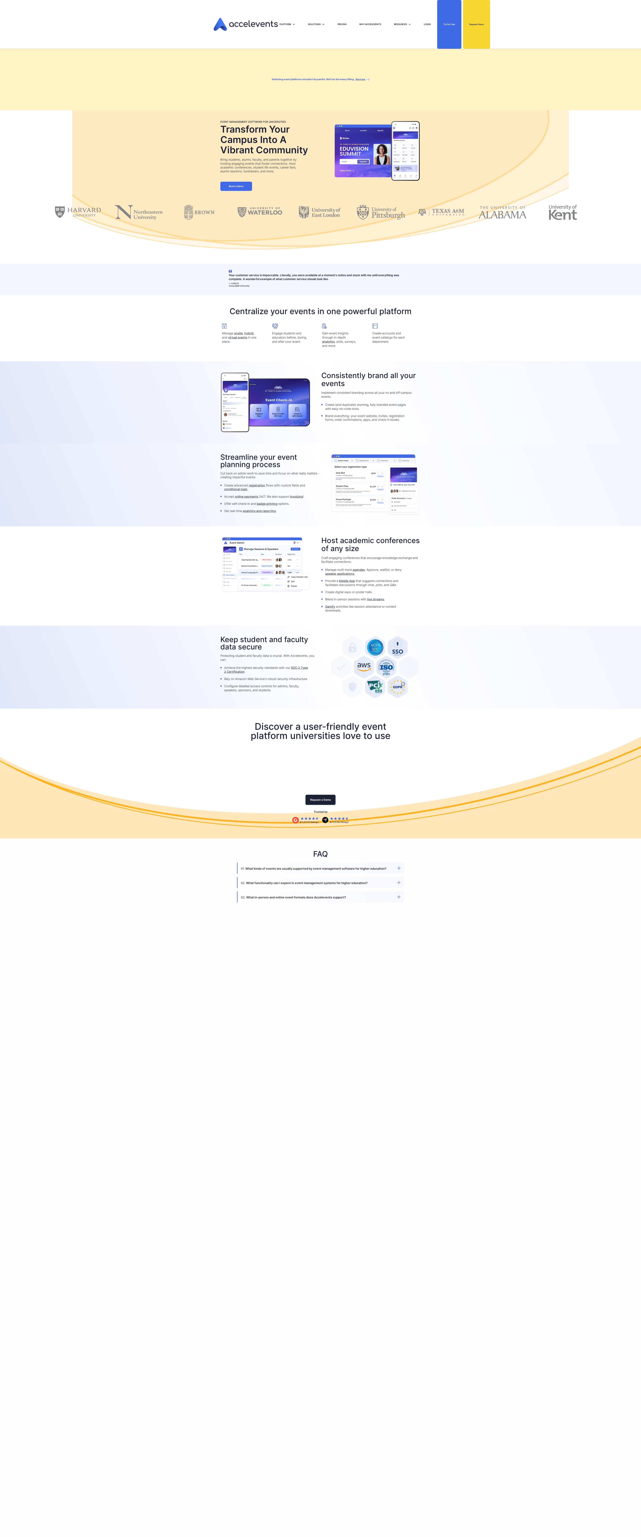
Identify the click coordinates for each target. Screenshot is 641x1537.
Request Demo (476, 24)
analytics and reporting (259, 511)
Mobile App (347, 581)
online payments (246, 496)
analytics (328, 341)
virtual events (237, 337)
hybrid (248, 333)
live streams (375, 599)
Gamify (330, 606)
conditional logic (235, 489)
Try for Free (449, 24)
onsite (238, 333)
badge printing (267, 503)
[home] (246, 24)
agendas (359, 569)
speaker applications (339, 573)
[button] (287, 24)
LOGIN (427, 24)
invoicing (296, 496)
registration (257, 485)
